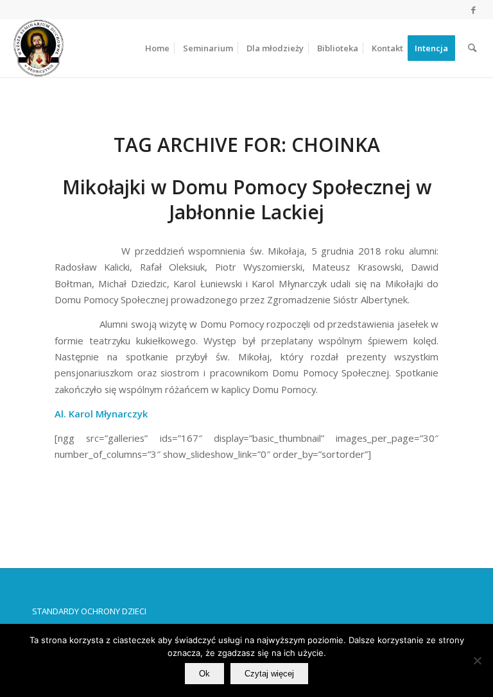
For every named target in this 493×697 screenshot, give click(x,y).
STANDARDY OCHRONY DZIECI (89, 611)
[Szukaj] (472, 48)
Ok (204, 673)
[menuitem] (157, 48)
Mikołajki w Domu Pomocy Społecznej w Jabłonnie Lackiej (246, 199)
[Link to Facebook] (473, 9)
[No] (477, 660)
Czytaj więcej (269, 673)
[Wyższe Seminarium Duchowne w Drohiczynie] (38, 48)
